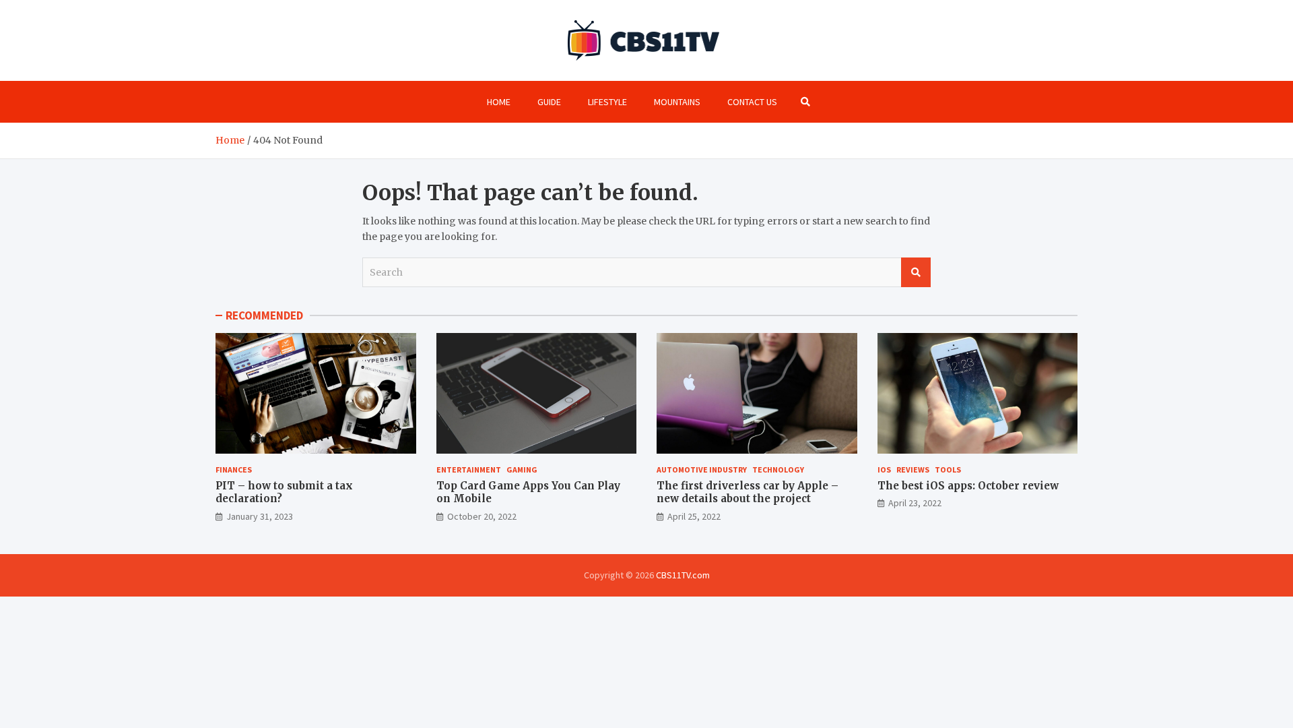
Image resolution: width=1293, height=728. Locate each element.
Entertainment (468, 469)
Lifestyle (607, 102)
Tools (948, 469)
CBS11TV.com (683, 575)
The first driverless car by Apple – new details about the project (747, 492)
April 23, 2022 (914, 503)
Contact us (752, 102)
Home (498, 102)
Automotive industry (702, 469)
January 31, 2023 (259, 516)
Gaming (521, 469)
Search (916, 272)
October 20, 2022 (482, 516)
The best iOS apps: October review (968, 485)
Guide (549, 102)
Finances (234, 469)
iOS (884, 469)
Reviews (912, 469)
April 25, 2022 (694, 516)
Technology (778, 469)
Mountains (677, 102)
